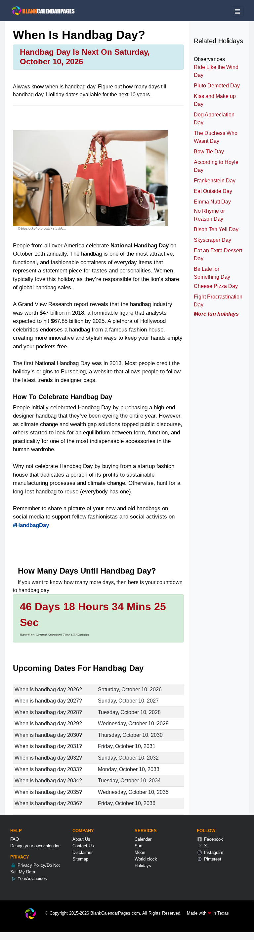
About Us (81, 839)
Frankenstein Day (214, 180)
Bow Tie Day (209, 151)
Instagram (213, 852)
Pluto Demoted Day (217, 85)
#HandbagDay (31, 525)
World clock (146, 859)
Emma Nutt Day (212, 201)
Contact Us (83, 845)
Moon (140, 852)
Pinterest (212, 859)
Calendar (143, 839)
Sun (138, 845)
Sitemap (80, 859)
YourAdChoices (31, 878)
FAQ (14, 839)
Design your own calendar (35, 845)
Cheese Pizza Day (216, 286)
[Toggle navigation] (237, 11)
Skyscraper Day (212, 240)
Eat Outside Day (213, 191)
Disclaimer (82, 852)
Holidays (143, 865)
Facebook (213, 839)
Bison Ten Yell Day (216, 229)
